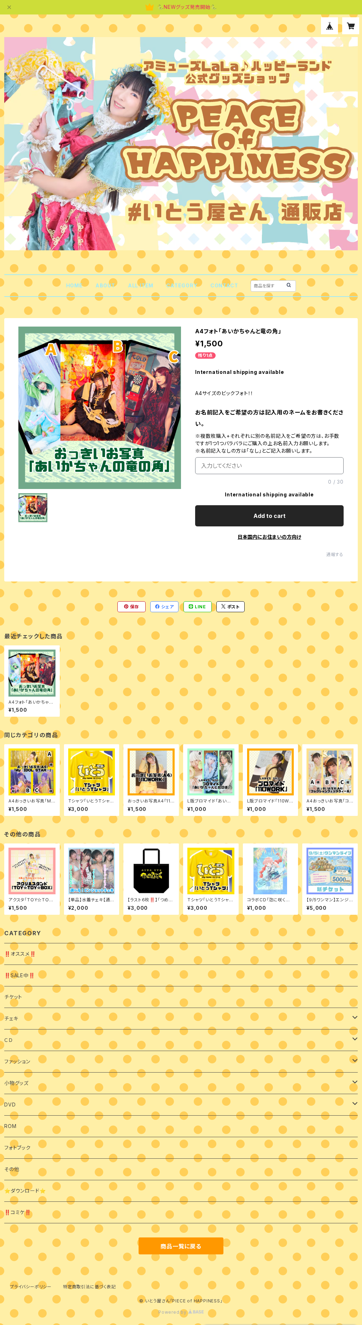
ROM (10, 1126)
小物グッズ (16, 1083)
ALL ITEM (140, 285)
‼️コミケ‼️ (17, 1212)
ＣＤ (8, 1040)
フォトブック (17, 1148)
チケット (13, 997)
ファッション (17, 1061)
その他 (11, 1169)
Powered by (173, 1312)
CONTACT (224, 285)
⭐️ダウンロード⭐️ (25, 1191)
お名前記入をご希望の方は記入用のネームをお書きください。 (269, 418)
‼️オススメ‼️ (20, 954)
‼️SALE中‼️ (19, 975)
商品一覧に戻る (181, 1246)
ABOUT (105, 285)
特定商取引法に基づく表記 (89, 1286)
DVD (10, 1105)
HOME (74, 285)
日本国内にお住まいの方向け (269, 537)
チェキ (11, 1018)
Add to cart (269, 515)
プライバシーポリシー (31, 1286)
